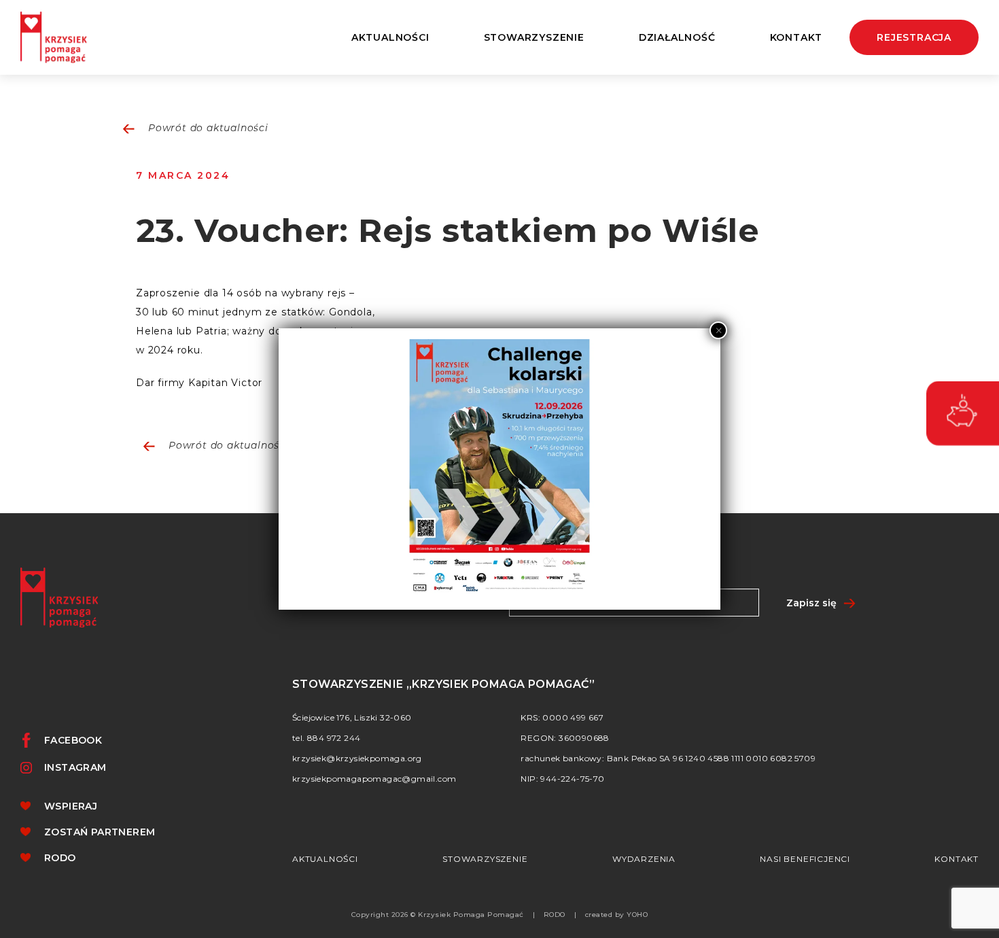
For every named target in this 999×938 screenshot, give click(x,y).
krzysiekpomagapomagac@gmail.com (374, 779)
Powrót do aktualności (208, 129)
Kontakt (796, 37)
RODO (60, 858)
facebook (73, 740)
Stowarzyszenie (484, 859)
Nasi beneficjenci (805, 859)
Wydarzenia (644, 859)
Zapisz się (811, 603)
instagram (75, 767)
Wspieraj (70, 806)
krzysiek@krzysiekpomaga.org (357, 758)
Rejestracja (914, 37)
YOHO (637, 914)
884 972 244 (333, 738)
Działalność (677, 37)
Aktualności (390, 37)
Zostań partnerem (99, 832)
